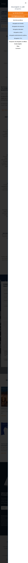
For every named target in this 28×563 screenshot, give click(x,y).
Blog (18, 46)
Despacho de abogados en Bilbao (18, 41)
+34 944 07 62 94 (18, 13)
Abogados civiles (18, 32)
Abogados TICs (18, 38)
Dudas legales (18, 43)
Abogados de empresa (18, 26)
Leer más (3, 415)
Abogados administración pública (18, 35)
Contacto (17, 48)
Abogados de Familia (18, 23)
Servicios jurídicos (18, 20)
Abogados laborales (18, 29)
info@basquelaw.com (18, 16)
